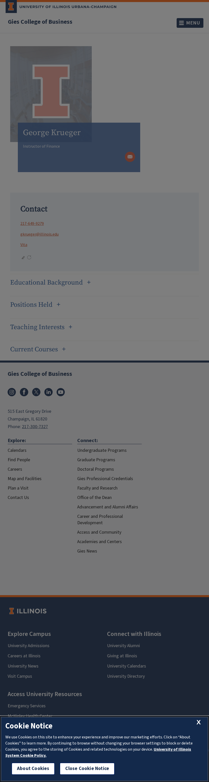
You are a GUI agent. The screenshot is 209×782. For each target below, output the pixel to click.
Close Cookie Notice (87, 768)
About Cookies (33, 768)
